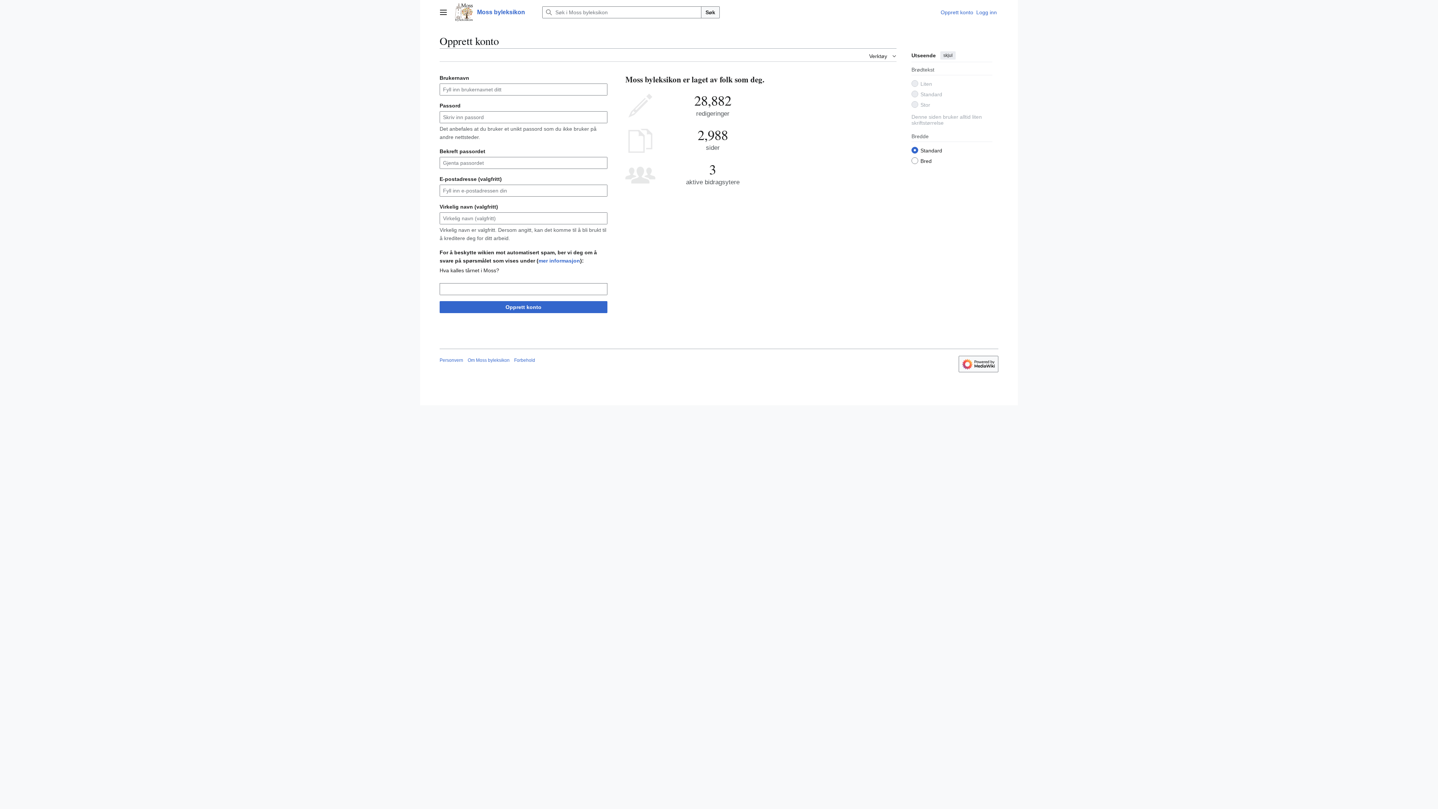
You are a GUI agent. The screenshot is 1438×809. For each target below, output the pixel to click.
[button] (443, 12)
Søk (710, 12)
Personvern (451, 360)
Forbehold (524, 360)
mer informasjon (559, 261)
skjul (948, 55)
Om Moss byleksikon (489, 360)
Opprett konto (523, 307)
